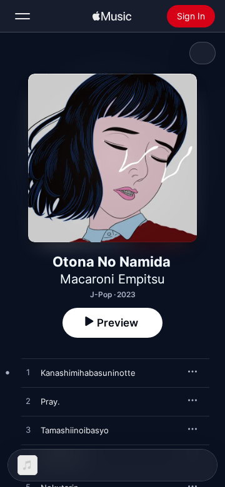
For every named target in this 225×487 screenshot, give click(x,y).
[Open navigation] (22, 16)
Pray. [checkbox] (50, 401)
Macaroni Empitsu (112, 279)
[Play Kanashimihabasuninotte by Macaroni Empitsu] (28, 372)
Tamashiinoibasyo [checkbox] (75, 430)
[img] (111, 16)
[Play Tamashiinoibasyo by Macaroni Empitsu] (28, 430)
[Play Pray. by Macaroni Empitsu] (28, 401)
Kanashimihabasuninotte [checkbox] (88, 373)
